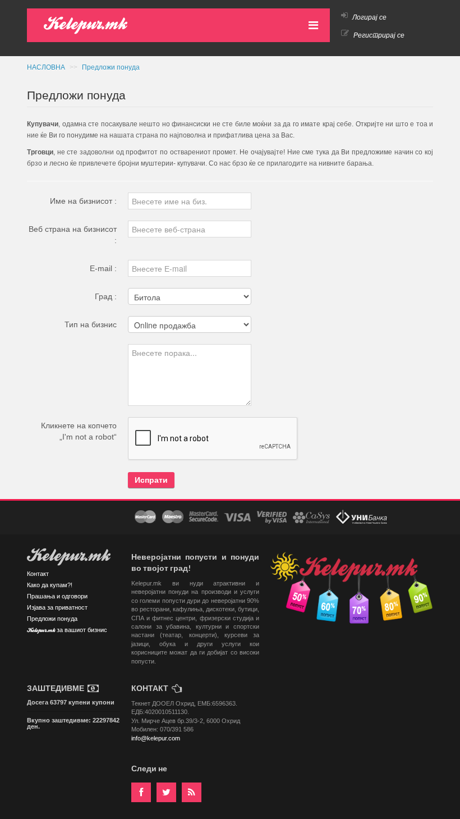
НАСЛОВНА (47, 67)
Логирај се (369, 17)
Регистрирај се (378, 35)
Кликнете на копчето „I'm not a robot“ (79, 431)
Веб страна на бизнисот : (73, 235)
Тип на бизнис (91, 324)
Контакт (38, 573)
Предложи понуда (111, 67)
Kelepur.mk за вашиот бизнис (67, 631)
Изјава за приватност (57, 607)
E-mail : (103, 268)
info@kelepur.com (155, 738)
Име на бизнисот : (83, 200)
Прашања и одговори (57, 596)
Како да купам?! (49, 585)
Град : (106, 296)
